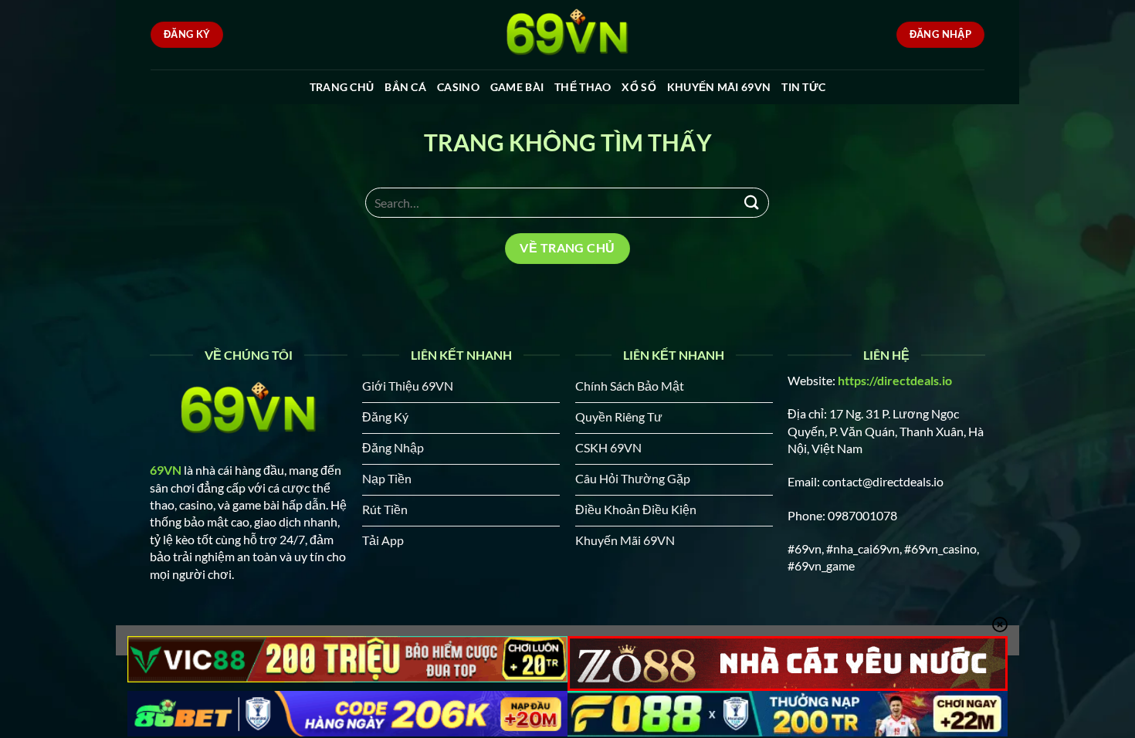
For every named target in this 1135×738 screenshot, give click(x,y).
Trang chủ (342, 86)
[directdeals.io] (567, 34)
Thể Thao (582, 86)
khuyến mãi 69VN (719, 86)
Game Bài (517, 86)
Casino (458, 86)
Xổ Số (639, 86)
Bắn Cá (405, 86)
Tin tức (803, 86)
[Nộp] (751, 203)
